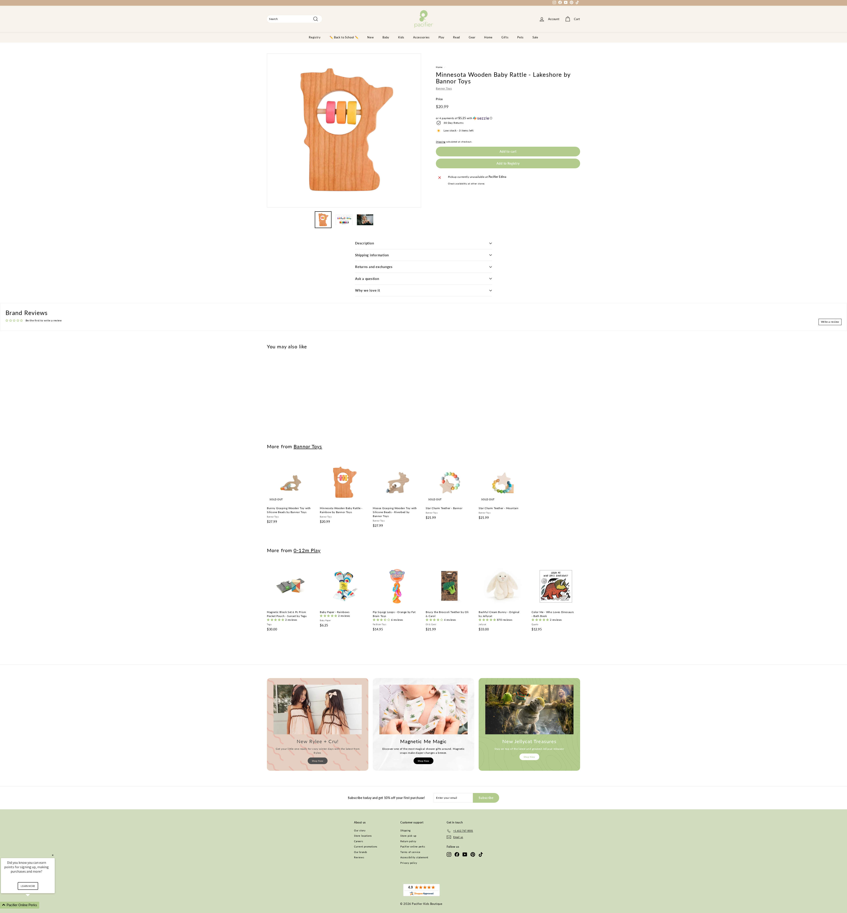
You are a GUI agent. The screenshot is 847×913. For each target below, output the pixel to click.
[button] (508, 118)
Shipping (440, 141)
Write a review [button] (830, 321)
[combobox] (294, 19)
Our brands (360, 852)
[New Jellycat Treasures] (529, 709)
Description (364, 243)
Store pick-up (408, 835)
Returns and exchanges (374, 267)
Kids (401, 37)
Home (488, 37)
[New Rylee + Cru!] (318, 709)
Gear (472, 37)
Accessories (421, 37)
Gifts (504, 37)
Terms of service (410, 852)
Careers (358, 841)
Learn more (28, 886)
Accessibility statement (414, 857)
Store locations (363, 835)
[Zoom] (344, 130)
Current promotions (365, 846)
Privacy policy (408, 862)
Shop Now (317, 760)
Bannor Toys (444, 88)
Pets (520, 37)
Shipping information (372, 255)
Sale (535, 37)
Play (441, 37)
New (370, 37)
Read (456, 37)
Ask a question (367, 279)
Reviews (359, 857)
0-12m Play (307, 550)
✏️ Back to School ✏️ (344, 37)
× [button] (53, 855)
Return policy (408, 841)
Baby (385, 37)
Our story (359, 830)
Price (439, 99)
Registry (314, 37)
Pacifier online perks (412, 846)
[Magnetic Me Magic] (423, 709)
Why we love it (367, 290)
